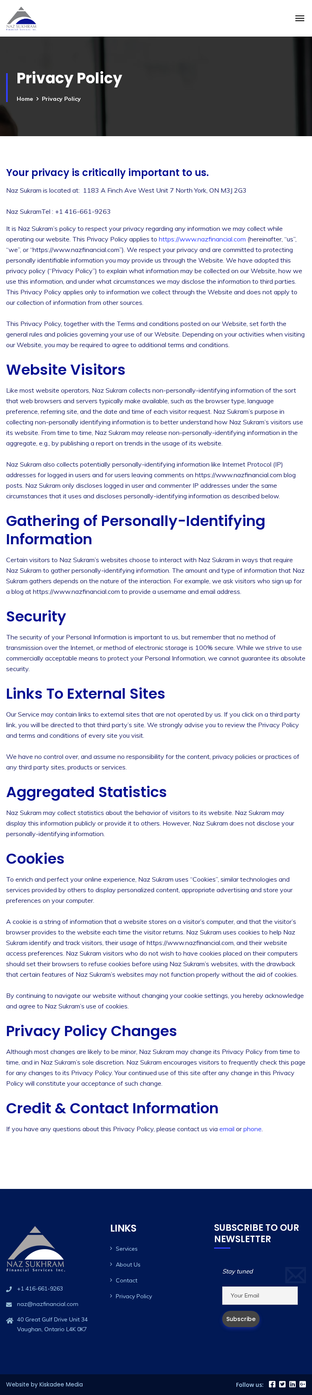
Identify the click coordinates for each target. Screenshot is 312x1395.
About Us (128, 1264)
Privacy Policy (134, 1296)
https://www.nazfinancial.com (202, 239)
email (226, 1129)
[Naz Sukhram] (21, 18)
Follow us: (250, 1384)
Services (127, 1248)
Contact (126, 1280)
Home (25, 98)
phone (252, 1129)
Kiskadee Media (61, 1384)
